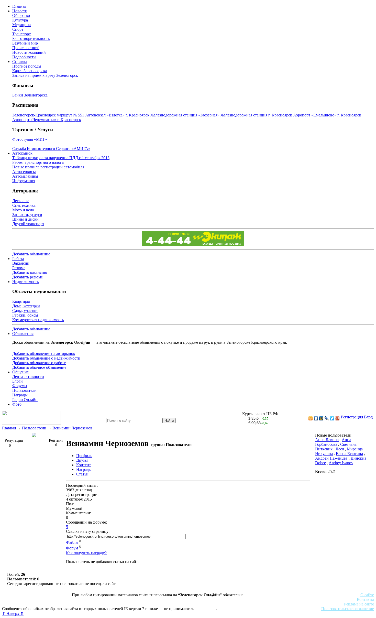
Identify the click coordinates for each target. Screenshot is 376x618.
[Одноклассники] (310, 418)
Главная (19, 6)
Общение (20, 372)
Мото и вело (23, 210)
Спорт (17, 29)
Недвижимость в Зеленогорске (77, 599)
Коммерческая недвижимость (38, 320)
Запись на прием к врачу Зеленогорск (45, 75)
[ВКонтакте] (316, 418)
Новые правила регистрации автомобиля (48, 167)
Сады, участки (25, 310)
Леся (340, 449)
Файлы (72, 542)
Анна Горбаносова (333, 442)
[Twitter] (332, 418)
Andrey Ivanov (341, 463)
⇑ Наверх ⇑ (13, 613)
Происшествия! (25, 48)
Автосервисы (24, 171)
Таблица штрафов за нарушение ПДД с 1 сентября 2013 (60, 158)
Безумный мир (25, 43)
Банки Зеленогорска (30, 95)
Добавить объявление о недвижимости (46, 358)
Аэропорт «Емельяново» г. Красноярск (327, 115)
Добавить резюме (27, 277)
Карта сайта (205, 608)
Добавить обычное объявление (39, 367)
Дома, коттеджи (26, 306)
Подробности (24, 57)
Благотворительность (31, 38)
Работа (18, 258)
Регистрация (352, 417)
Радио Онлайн (25, 399)
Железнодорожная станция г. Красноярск (256, 115)
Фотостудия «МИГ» (29, 139)
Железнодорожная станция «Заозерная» (184, 115)
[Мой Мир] (321, 418)
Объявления (23, 333)
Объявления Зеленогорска (73, 604)
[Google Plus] (337, 418)
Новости (19, 11)
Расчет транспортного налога (38, 162)
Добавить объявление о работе (39, 363)
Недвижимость (25, 281)
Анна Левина (327, 440)
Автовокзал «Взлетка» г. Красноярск (117, 115)
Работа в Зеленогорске (126, 599)
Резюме (18, 268)
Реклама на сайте (359, 604)
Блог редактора (112, 604)
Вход (368, 417)
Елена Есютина (349, 453)
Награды (20, 395)
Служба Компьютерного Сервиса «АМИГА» (51, 148)
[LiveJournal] (326, 418)
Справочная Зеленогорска (25, 604)
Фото (16, 404)
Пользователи (24, 390)
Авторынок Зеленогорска (24, 599)
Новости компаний (29, 52)
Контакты (365, 599)
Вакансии (20, 263)
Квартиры (21, 301)
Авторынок (22, 153)
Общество (21, 15)
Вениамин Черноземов (72, 428)
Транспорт (21, 34)
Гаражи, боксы (25, 315)
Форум (72, 548)
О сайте (367, 595)
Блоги (17, 381)
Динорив (359, 458)
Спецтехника (24, 205)
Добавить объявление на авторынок (43, 353)
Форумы (19, 386)
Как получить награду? (86, 553)
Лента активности (28, 376)
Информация (23, 181)
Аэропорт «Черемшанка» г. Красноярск (46, 119)
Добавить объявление (31, 254)
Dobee (320, 463)
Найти (169, 420)
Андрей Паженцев (331, 458)
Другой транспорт (28, 224)
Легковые (20, 201)
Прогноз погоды (26, 66)
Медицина (21, 25)
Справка (19, 61)
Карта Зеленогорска (29, 71)
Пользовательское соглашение (347, 608)
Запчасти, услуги (27, 214)
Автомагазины (25, 176)
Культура (20, 20)
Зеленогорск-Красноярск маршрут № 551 (48, 115)
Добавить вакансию (29, 272)
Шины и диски (25, 219)
